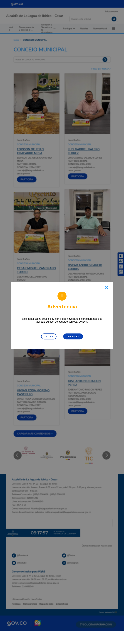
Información (73, 336)
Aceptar (49, 336)
